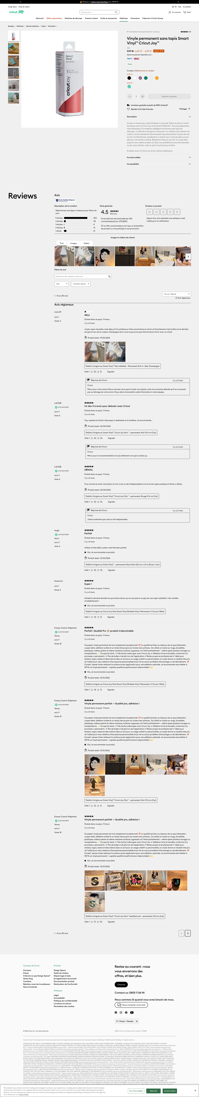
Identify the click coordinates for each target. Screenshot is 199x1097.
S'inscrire (121, 984)
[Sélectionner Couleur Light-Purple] (140, 78)
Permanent (51, 26)
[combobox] (99, 12)
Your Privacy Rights (136, 1091)
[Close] (195, 1090)
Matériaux (20, 26)
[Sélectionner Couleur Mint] (129, 86)
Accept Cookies (170, 1091)
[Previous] (26, 80)
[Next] (112, 80)
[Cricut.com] (16, 12)
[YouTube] (132, 1012)
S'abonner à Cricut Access (152, 18)
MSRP (128, 48)
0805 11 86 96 (137, 992)
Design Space (12, 7)
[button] (174, 12)
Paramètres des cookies (64, 1006)
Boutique (11, 26)
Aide (179, 7)
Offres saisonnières (54, 18)
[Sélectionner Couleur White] (134, 78)
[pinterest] (126, 1012)
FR (176, 7)
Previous (20, 2)
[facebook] (116, 1012)
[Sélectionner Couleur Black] (129, 78)
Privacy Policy (23, 1094)
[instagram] (121, 1012)
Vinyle (43, 26)
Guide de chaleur (24, 7)
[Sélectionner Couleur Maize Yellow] (157, 78)
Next (178, 2)
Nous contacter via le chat (133, 1005)
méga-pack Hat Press (99, 2)
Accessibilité (187, 7)
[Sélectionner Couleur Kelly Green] (145, 78)
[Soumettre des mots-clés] (116, 12)
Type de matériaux (32, 26)
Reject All (153, 1091)
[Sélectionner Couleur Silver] (151, 78)
